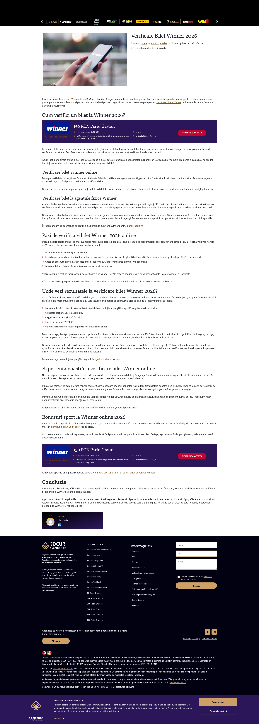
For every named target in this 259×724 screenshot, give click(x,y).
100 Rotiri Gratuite (95, 598)
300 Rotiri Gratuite (95, 609)
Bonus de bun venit (95, 566)
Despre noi (136, 551)
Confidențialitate (209, 638)
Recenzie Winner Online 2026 (56, 138)
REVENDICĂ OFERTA (192, 133)
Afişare (57, 719)
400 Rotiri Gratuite (95, 615)
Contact (135, 562)
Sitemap (135, 605)
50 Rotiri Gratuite (94, 593)
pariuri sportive (135, 225)
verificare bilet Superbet (94, 281)
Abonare (56, 641)
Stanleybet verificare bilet (124, 281)
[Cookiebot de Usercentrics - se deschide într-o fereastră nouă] (36, 719)
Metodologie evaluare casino (144, 573)
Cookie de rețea (138, 600)
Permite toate (218, 702)
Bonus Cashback (94, 582)
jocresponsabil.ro (178, 682)
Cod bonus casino (94, 555)
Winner (75, 99)
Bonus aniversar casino (97, 571)
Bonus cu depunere (95, 560)
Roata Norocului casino (97, 588)
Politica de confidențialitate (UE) (145, 589)
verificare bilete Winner (168, 102)
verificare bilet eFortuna (106, 472)
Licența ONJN (137, 578)
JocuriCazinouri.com (52, 657)
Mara (144, 44)
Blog (133, 557)
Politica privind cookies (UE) (143, 595)
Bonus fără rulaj (93, 577)
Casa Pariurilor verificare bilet (138, 472)
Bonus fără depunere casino (99, 550)
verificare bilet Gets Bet (102, 407)
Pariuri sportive (159, 44)
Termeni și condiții (139, 584)
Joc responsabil (138, 567)
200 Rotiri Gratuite (95, 604)
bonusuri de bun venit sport (65, 426)
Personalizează (216, 711)
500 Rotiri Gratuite (95, 620)
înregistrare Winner (102, 359)
